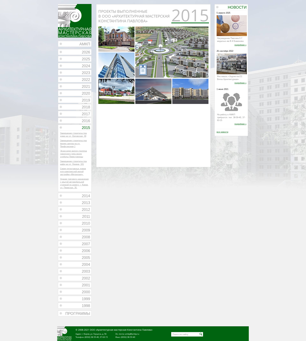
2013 (86, 203)
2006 (86, 251)
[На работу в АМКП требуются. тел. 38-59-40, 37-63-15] (232, 102)
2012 (86, 209)
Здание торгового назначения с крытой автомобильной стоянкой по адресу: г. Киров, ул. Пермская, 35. (74, 183)
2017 (86, 114)
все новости (222, 132)
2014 (86, 196)
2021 (86, 86)
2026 (86, 52)
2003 (86, 271)
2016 (86, 121)
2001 (86, 285)
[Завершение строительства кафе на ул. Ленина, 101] (116, 92)
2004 (86, 264)
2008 (86, 237)
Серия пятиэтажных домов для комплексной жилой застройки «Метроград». (73, 171)
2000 (86, 292)
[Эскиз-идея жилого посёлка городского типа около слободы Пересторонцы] (171, 77)
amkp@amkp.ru (132, 334)
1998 (86, 305)
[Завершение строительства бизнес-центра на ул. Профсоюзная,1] (116, 66)
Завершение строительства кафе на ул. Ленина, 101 (73, 162)
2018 (86, 107)
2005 (86, 257)
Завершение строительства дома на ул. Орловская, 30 (73, 134)
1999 (86, 299)
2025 (86, 59)
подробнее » (240, 45)
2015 (86, 127)
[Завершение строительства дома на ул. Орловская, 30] (116, 40)
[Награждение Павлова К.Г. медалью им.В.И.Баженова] (232, 26)
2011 (86, 216)
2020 (86, 93)
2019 (86, 100)
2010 (86, 223)
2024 (86, 66)
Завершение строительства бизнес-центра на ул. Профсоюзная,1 (73, 143)
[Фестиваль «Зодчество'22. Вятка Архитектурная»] (232, 64)
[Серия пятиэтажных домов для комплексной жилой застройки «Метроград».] (190, 92)
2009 (86, 230)
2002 (86, 278)
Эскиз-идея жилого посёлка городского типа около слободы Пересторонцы (73, 154)
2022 (86, 79)
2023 (86, 73)
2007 (86, 244)
